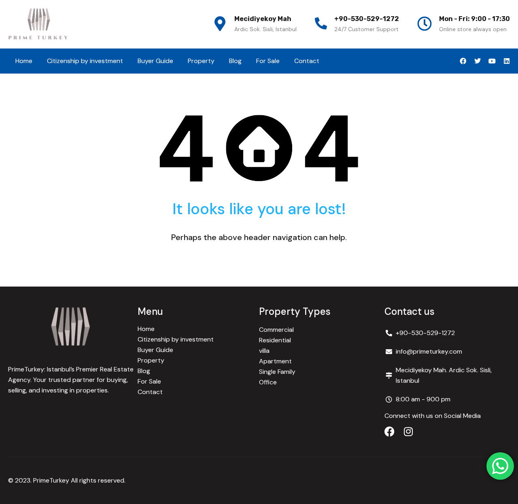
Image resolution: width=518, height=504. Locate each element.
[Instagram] (408, 431)
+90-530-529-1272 (366, 19)
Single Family (277, 371)
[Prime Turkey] (38, 24)
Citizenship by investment (85, 61)
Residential (275, 340)
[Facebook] (463, 61)
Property (201, 61)
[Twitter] (477, 61)
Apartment (275, 361)
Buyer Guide (155, 61)
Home (23, 61)
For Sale (268, 61)
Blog (235, 61)
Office (268, 382)
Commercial (276, 329)
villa (264, 350)
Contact (306, 61)
